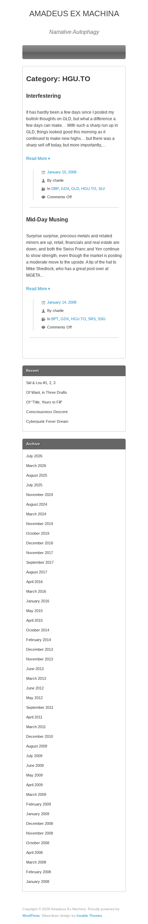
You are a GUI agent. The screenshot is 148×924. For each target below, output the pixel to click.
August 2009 (36, 746)
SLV (101, 189)
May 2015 (34, 611)
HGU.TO (88, 189)
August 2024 (36, 504)
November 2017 (39, 553)
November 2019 (39, 524)
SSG (102, 319)
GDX (65, 189)
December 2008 (39, 823)
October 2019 (37, 533)
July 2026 (34, 456)
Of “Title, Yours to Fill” (44, 402)
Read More (36, 158)
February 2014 (38, 640)
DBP (55, 189)
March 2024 (36, 514)
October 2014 (37, 630)
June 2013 (35, 669)
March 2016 (36, 591)
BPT (55, 319)
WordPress (31, 915)
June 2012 (35, 688)
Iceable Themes (89, 915)
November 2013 (39, 659)
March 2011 (36, 727)
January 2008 (37, 881)
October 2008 (37, 843)
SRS (92, 319)
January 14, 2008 (61, 302)
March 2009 (36, 794)
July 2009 (34, 756)
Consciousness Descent (46, 412)
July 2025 (34, 485)
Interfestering (43, 96)
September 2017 (40, 562)
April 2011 (34, 717)
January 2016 (37, 601)
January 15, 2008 (61, 172)
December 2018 (39, 543)
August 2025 (36, 475)
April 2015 (34, 620)
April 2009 (34, 785)
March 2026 (36, 466)
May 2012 (34, 698)
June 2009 (35, 765)
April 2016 (34, 582)
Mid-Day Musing (47, 219)
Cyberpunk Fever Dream (47, 421)
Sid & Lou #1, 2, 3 (40, 383)
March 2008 (36, 862)
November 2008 (39, 833)
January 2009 (37, 814)
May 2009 (34, 775)
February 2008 (38, 872)
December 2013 (39, 649)
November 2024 (39, 495)
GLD (75, 189)
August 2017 (36, 572)
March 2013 (36, 678)
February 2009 (38, 804)
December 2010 (39, 736)
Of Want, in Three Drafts (46, 392)
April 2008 (34, 852)
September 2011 (39, 707)
